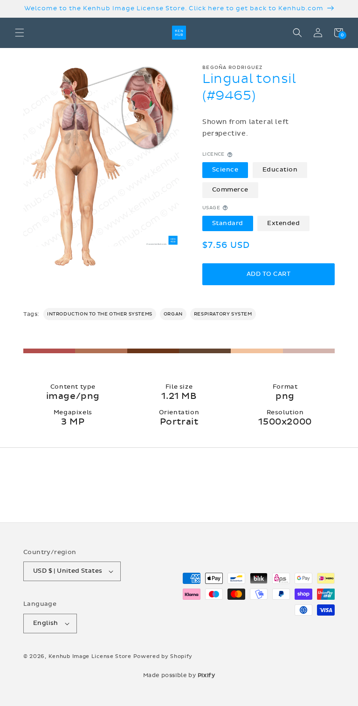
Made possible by (179, 675)
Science (225, 169)
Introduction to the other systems (99, 314)
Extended (283, 223)
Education (280, 169)
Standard (227, 223)
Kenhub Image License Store (89, 656)
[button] (19, 32)
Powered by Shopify (163, 656)
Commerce (230, 189)
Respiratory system (223, 314)
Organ (173, 314)
